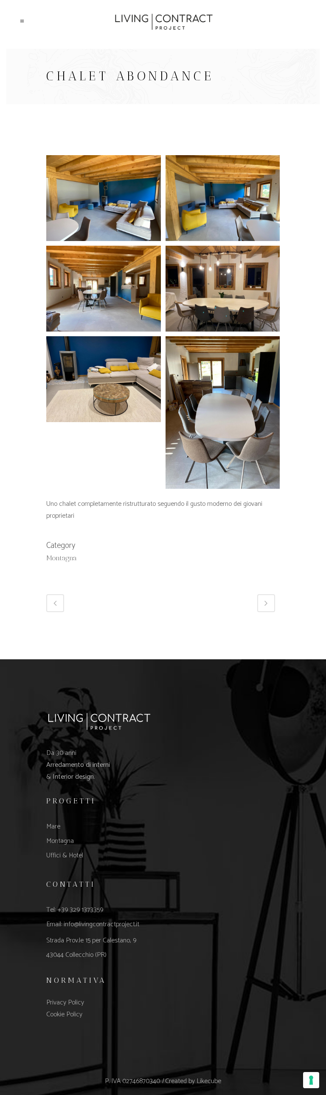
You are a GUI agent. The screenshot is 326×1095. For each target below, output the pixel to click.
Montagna (60, 841)
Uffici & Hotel (64, 855)
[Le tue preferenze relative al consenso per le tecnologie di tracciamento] (311, 1080)
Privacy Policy (65, 1002)
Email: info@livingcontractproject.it (92, 924)
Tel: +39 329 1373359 (74, 910)
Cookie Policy (64, 1014)
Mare (53, 826)
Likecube (209, 1081)
